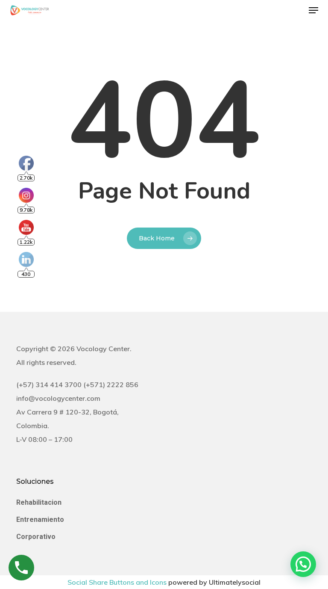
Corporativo (36, 537)
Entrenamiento (40, 519)
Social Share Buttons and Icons (117, 582)
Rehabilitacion (39, 502)
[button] (313, 10)
